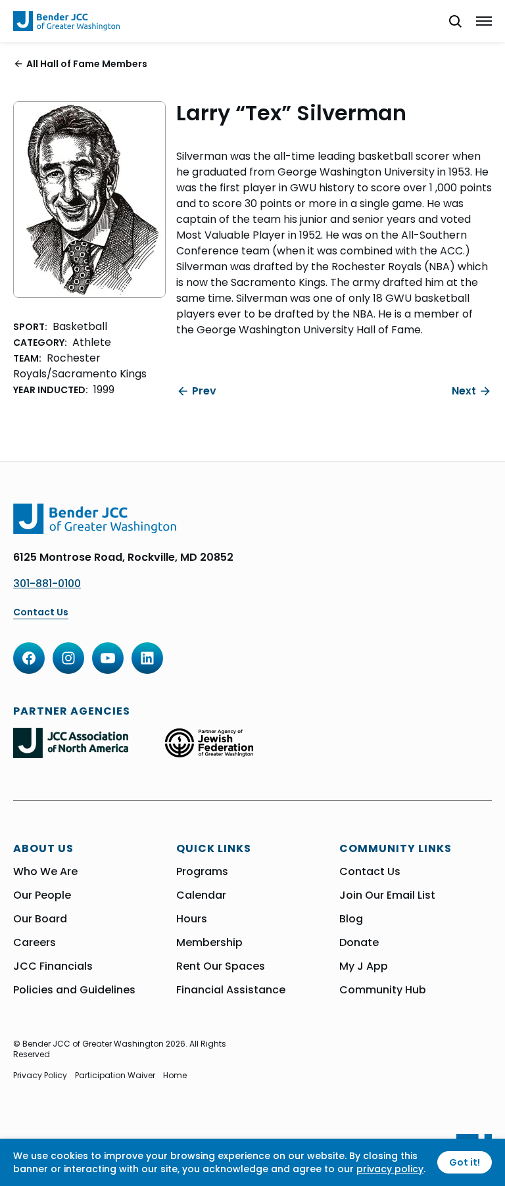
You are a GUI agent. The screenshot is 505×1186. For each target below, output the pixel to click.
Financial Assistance (230, 990)
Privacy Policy (40, 1075)
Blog (351, 919)
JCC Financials (53, 966)
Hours (191, 919)
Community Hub (382, 990)
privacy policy (389, 1168)
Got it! (464, 1162)
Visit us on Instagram (68, 658)
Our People (42, 895)
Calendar (201, 895)
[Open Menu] (484, 21)
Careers (34, 942)
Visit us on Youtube (108, 658)
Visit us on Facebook (29, 658)
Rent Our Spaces (220, 966)
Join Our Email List (387, 895)
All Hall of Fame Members (86, 64)
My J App (363, 966)
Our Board (40, 919)
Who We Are (45, 871)
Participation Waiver (115, 1075)
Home (175, 1075)
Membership (209, 942)
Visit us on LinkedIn (147, 658)
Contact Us (40, 612)
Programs (202, 871)
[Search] (450, 21)
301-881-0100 (47, 583)
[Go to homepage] (66, 21)
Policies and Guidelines (74, 990)
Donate (359, 942)
